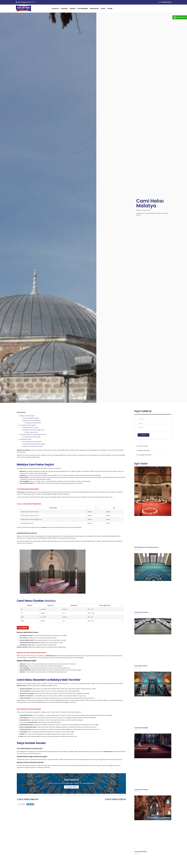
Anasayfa (55, 8)
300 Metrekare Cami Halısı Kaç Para (146, 547)
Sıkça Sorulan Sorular (26, 439)
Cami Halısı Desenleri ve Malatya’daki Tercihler (33, 434)
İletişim (109, 8)
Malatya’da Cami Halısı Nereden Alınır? (33, 430)
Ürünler (72, 8)
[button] (27, 804)
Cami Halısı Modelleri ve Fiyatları (152, 213)
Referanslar (94, 8)
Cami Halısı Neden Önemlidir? (31, 418)
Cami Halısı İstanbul (141, 612)
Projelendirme (83, 8)
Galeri (103, 8)
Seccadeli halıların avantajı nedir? (32, 441)
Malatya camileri (22, 647)
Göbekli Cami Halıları (26, 696)
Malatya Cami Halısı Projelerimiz (32, 420)
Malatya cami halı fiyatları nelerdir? (33, 446)
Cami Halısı (20, 492)
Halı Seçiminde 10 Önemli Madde (32, 437)
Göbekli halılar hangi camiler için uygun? (34, 444)
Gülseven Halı (139, 213)
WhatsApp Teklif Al (71, 787)
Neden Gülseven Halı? (32, 432)
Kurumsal (64, 8)
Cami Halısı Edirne (140, 851)
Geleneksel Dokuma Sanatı (33, 423)
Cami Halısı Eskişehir (141, 728)
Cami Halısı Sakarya (141, 789)
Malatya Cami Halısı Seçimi (27, 416)
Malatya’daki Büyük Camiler (30, 427)
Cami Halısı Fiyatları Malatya (28, 425)
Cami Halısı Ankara (140, 666)
